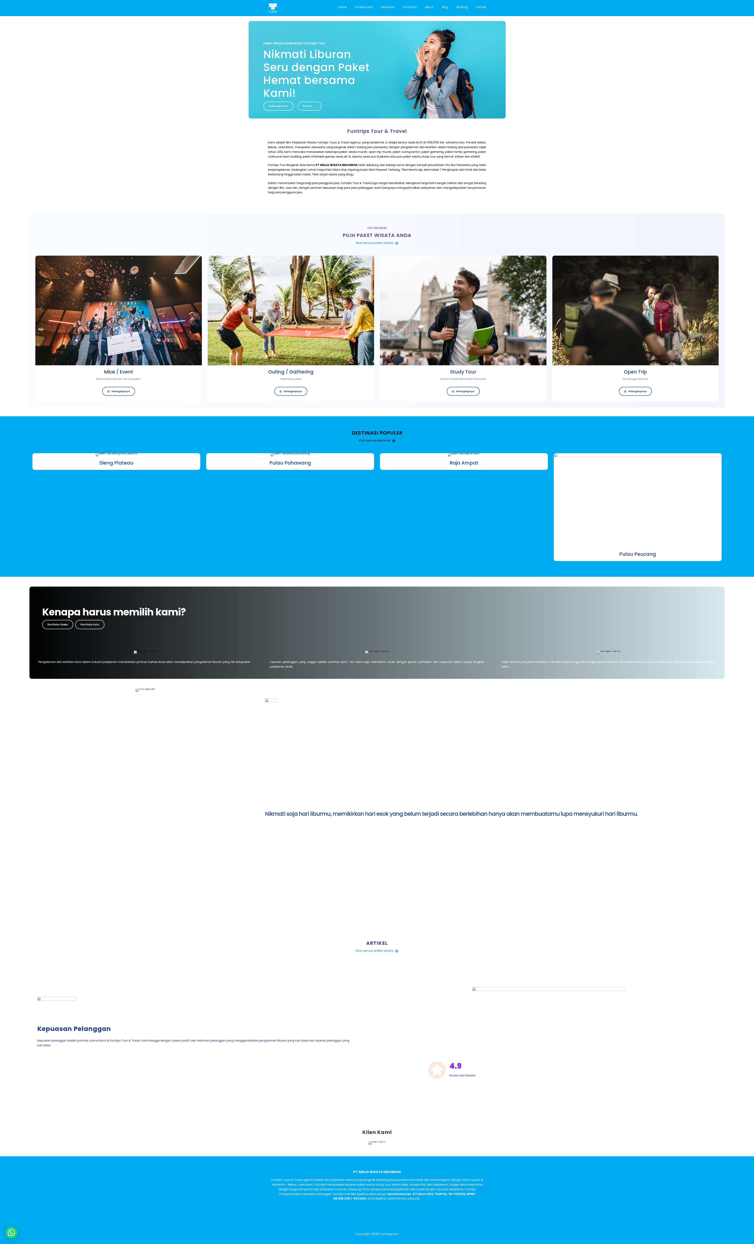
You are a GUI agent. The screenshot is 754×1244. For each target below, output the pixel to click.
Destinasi (388, 7)
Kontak (481, 7)
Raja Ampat (464, 463)
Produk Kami (364, 7)
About (429, 7)
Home (342, 7)
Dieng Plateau (116, 463)
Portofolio (410, 7)
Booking (462, 7)
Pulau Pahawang (290, 463)
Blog (445, 7)
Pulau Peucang (637, 554)
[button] (11, 1233)
